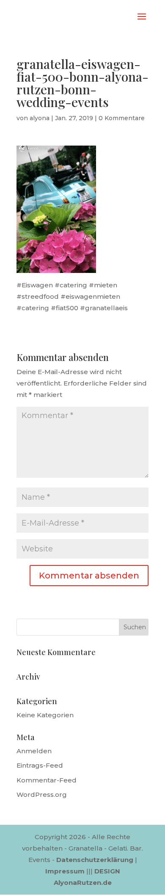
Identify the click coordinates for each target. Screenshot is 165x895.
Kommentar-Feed (46, 780)
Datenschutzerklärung (94, 860)
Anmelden (34, 751)
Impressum (65, 871)
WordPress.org (41, 794)
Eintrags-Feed (39, 765)
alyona (40, 118)
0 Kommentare (122, 118)
